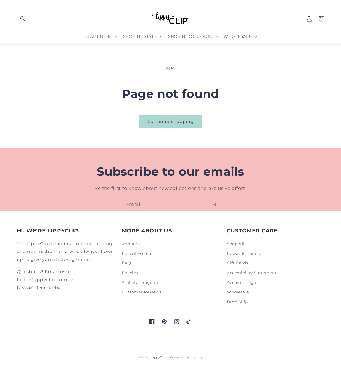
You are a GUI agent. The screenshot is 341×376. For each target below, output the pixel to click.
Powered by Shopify (186, 357)
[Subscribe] (214, 204)
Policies (130, 273)
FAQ (126, 263)
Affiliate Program (140, 282)
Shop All (235, 244)
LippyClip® (160, 357)
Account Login (242, 282)
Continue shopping (170, 121)
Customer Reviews (141, 292)
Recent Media (136, 253)
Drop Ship (237, 302)
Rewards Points (243, 253)
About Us (131, 244)
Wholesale (238, 292)
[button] (23, 19)
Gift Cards (237, 263)
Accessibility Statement (252, 273)
